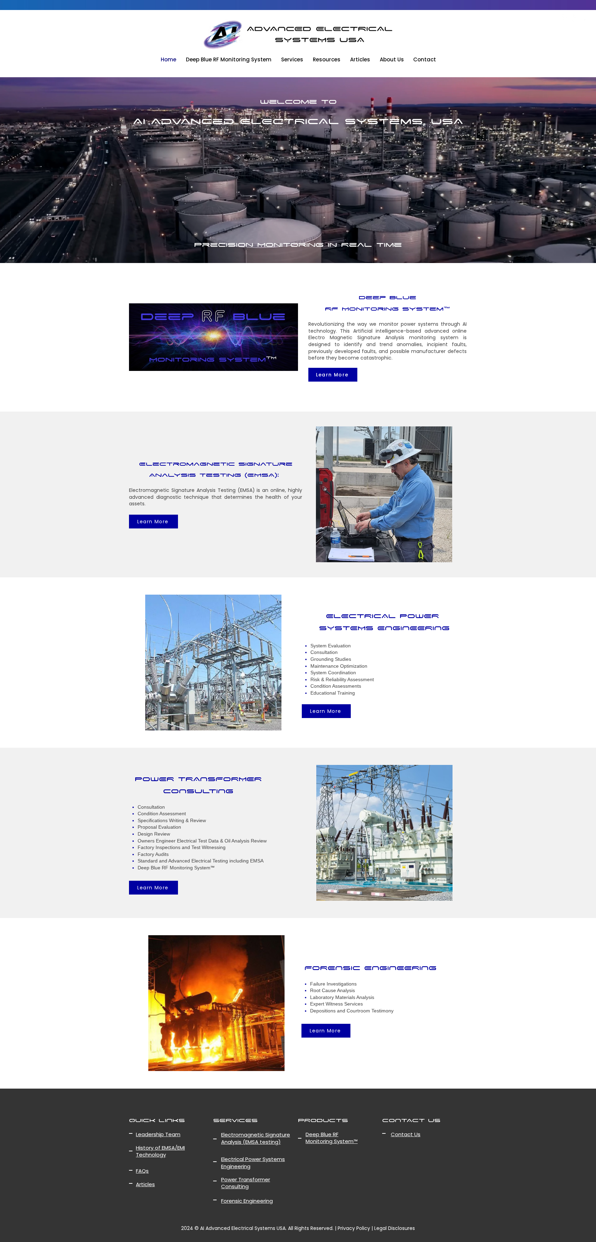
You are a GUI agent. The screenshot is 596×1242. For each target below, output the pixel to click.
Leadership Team (167, 1084)
